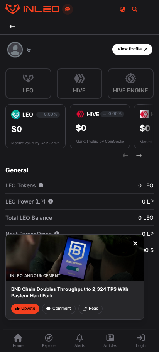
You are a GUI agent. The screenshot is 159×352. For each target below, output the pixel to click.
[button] (132, 49)
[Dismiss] (135, 243)
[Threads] (32, 9)
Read (93, 308)
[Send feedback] (67, 9)
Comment (61, 308)
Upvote (28, 308)
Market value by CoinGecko (35, 143)
